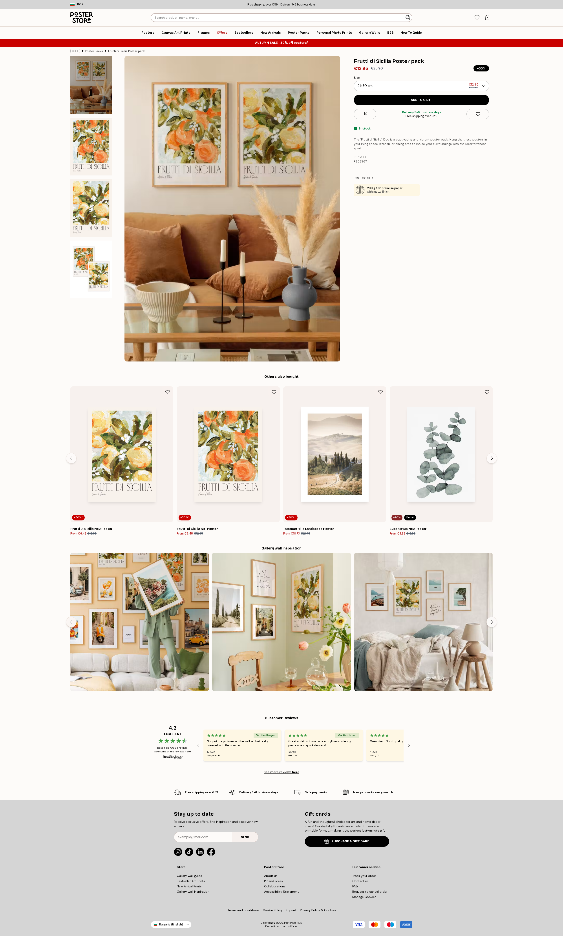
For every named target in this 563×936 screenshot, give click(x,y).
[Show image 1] (91, 85)
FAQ (355, 886)
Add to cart (421, 100)
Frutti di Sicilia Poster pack (126, 51)
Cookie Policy (272, 910)
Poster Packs (94, 51)
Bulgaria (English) (171, 924)
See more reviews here (281, 772)
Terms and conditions (243, 910)
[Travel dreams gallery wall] (139, 622)
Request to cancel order (370, 892)
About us (270, 876)
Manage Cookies (364, 897)
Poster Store (291, 922)
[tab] (477, 17)
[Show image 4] (91, 269)
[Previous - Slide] (71, 458)
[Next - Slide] (491, 458)
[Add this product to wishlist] (477, 114)
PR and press (273, 881)
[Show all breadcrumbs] (75, 51)
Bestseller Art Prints (191, 881)
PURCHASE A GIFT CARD (350, 841)
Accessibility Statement (281, 892)
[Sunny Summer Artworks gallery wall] (281, 622)
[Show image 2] (91, 146)
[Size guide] (365, 114)
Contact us (360, 881)
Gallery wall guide (189, 876)
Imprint (291, 910)
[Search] (408, 17)
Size (357, 78)
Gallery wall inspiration (193, 892)
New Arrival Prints (189, 886)
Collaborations (274, 886)
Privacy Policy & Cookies (318, 910)
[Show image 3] (91, 208)
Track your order (364, 876)
